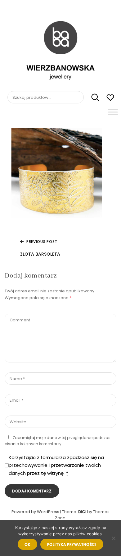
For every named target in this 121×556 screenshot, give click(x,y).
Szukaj (92, 97)
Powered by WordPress (35, 512)
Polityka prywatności (71, 544)
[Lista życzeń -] (110, 98)
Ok (27, 544)
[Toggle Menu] (113, 112)
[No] (113, 538)
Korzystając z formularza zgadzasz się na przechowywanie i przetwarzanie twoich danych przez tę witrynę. (56, 465)
